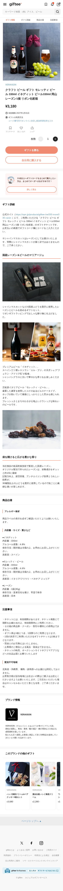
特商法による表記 (42, 855)
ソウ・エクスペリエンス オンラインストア (40, 861)
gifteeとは (10, 850)
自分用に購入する (31, 160)
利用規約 (7, 855)
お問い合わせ (37, 850)
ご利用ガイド (51, 850)
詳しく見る (31, 189)
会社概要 (55, 855)
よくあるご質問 (23, 850)
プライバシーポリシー (23, 855)
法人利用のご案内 (12, 861)
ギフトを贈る (31, 150)
